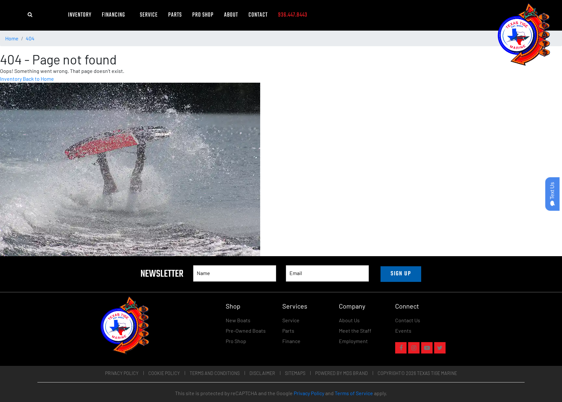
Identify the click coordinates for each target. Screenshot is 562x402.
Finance (291, 341)
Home (12, 38)
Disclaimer (262, 373)
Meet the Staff (355, 330)
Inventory (79, 15)
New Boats (238, 320)
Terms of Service (354, 393)
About (231, 15)
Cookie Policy (164, 373)
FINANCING (115, 15)
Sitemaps (295, 373)
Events (403, 330)
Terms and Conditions (215, 373)
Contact (258, 15)
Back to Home (38, 79)
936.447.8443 (292, 15)
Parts (175, 15)
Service (149, 15)
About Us (349, 320)
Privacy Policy (122, 373)
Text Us (552, 191)
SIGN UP (401, 274)
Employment (353, 341)
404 (30, 38)
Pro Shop (203, 15)
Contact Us (407, 320)
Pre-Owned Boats (246, 330)
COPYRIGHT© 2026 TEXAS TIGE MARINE (417, 373)
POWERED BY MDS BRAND (341, 373)
